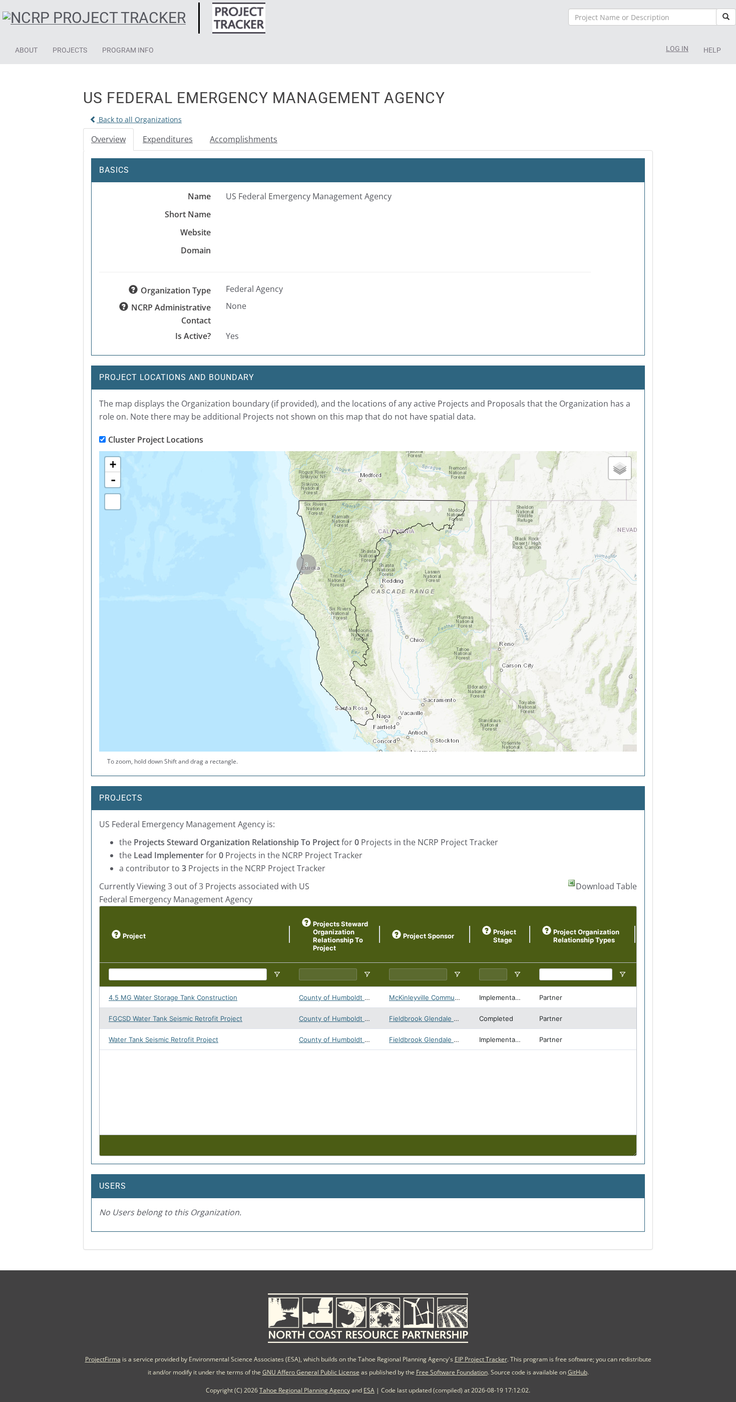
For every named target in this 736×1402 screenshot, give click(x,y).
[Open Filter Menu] (277, 974)
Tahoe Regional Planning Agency (304, 1390)
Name (199, 196)
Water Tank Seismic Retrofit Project (163, 1039)
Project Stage (504, 936)
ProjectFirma (103, 1359)
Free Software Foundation (452, 1372)
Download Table (606, 886)
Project (134, 936)
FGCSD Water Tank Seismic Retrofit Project (175, 1018)
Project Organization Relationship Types (586, 936)
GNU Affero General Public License (310, 1372)
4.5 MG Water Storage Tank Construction (173, 997)
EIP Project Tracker (481, 1359)
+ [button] (113, 464)
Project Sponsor (428, 936)
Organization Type (176, 290)
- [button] (113, 480)
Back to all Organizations (139, 119)
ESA (369, 1390)
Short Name (188, 214)
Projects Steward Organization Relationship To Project (340, 936)
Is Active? (193, 335)
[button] (26, 50)
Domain (196, 250)
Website (195, 232)
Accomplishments (243, 139)
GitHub (577, 1372)
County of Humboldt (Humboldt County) (362, 997)
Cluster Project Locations (155, 439)
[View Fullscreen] (112, 501)
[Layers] (620, 468)
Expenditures (168, 139)
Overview (108, 139)
